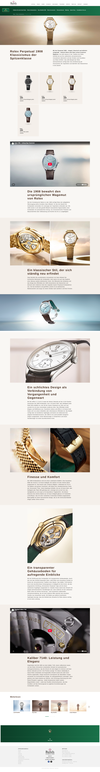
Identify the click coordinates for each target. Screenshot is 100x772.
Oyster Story (73, 10)
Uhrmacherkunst (60, 10)
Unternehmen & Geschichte (23, 759)
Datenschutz (52, 768)
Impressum (56, 768)
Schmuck (20, 753)
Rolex (14, 14)
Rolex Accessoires (51, 10)
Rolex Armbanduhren (32, 10)
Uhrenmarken (50, 757)
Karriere (19, 763)
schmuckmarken (50, 759)
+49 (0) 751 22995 (67, 755)
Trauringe (20, 755)
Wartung (67, 10)
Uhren (19, 752)
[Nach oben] (50, 739)
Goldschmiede (21, 756)
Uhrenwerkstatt (21, 757)
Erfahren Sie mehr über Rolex (19, 10)
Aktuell (19, 750)
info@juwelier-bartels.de (70, 753)
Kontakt (19, 762)
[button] (21, 706)
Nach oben (50, 740)
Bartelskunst (20, 760)
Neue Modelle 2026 (42, 10)
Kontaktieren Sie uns (81, 10)
